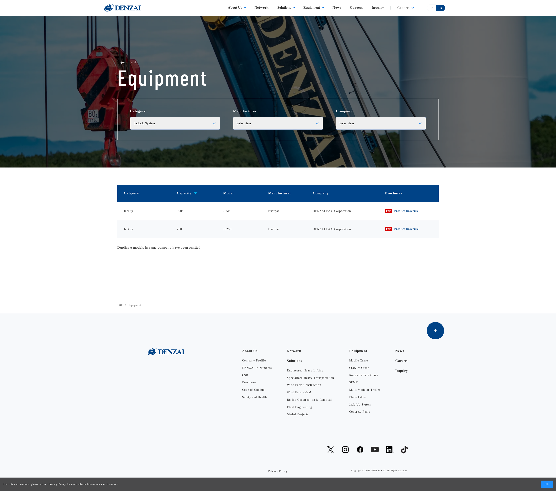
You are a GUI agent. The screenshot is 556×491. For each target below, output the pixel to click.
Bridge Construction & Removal (309, 399)
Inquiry (378, 7)
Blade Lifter (357, 397)
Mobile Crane (358, 360)
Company (344, 111)
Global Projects (297, 414)
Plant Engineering (299, 407)
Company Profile (254, 360)
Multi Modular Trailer (364, 389)
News (337, 7)
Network (262, 7)
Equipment (311, 7)
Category (138, 111)
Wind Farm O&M (299, 392)
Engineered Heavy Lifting (305, 370)
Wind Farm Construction (304, 385)
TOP (120, 305)
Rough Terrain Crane (363, 375)
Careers (356, 7)
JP (431, 8)
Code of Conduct (254, 389)
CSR (245, 375)
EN (440, 8)
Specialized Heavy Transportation (310, 377)
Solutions (284, 7)
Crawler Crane (359, 367)
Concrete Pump (359, 411)
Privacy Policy (57, 484)
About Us (235, 7)
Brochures (249, 382)
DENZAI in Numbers (257, 367)
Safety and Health (254, 397)
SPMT (353, 382)
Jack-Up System (360, 404)
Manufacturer (244, 111)
